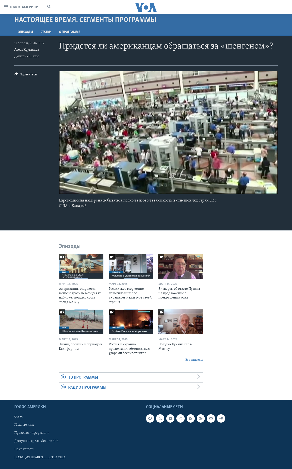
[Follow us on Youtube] (170, 418)
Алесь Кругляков (26, 49)
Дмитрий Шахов (26, 56)
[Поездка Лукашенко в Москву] (180, 321)
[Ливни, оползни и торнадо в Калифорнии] (81, 321)
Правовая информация (31, 433)
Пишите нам (24, 424)
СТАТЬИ (46, 32)
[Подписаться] (211, 418)
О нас (18, 416)
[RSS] (191, 418)
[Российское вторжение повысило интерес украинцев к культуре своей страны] (131, 266)
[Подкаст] (201, 418)
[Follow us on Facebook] (150, 418)
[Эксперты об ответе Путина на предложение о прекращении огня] (180, 266)
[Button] (26, 75)
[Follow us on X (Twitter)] (160, 418)
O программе (69, 32)
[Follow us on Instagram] (180, 418)
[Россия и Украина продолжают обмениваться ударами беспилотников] (131, 321)
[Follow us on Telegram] (221, 418)
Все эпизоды (194, 360)
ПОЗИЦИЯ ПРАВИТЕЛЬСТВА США (39, 457)
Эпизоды (25, 32)
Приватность (24, 449)
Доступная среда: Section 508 (36, 441)
